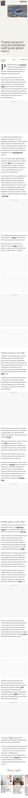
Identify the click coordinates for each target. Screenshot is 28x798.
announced (23, 64)
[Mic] (3, 3)
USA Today (5, 196)
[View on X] (14, 262)
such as (25, 634)
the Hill (9, 437)
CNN (20, 581)
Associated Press (18, 152)
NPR (9, 163)
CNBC (2, 373)
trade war (23, 531)
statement (17, 757)
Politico (3, 86)
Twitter (14, 237)
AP (11, 737)
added (15, 246)
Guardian (12, 464)
